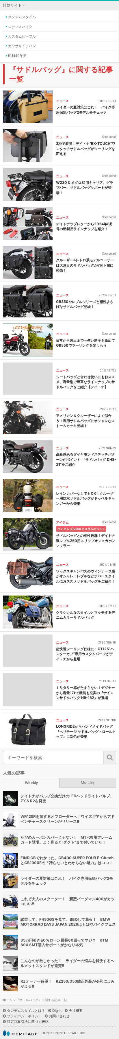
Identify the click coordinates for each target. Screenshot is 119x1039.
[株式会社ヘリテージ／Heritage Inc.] (20, 1033)
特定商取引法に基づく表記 (28, 1021)
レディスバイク (20, 27)
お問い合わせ (59, 1016)
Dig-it (57, 1010)
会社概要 (76, 1010)
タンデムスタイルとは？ (26, 1010)
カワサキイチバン (22, 46)
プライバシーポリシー (24, 1016)
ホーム (7, 1000)
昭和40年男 (17, 55)
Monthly (88, 782)
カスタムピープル (22, 36)
